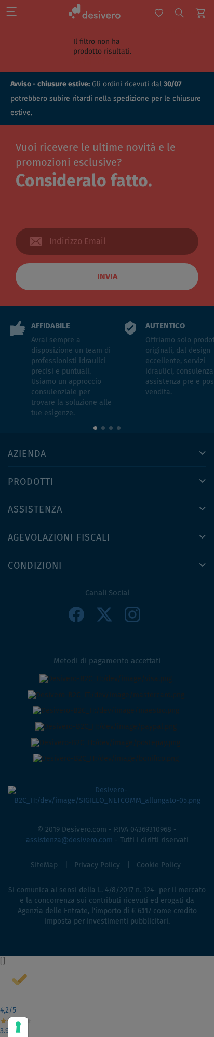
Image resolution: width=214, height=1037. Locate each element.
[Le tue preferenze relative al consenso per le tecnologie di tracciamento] (18, 1027)
